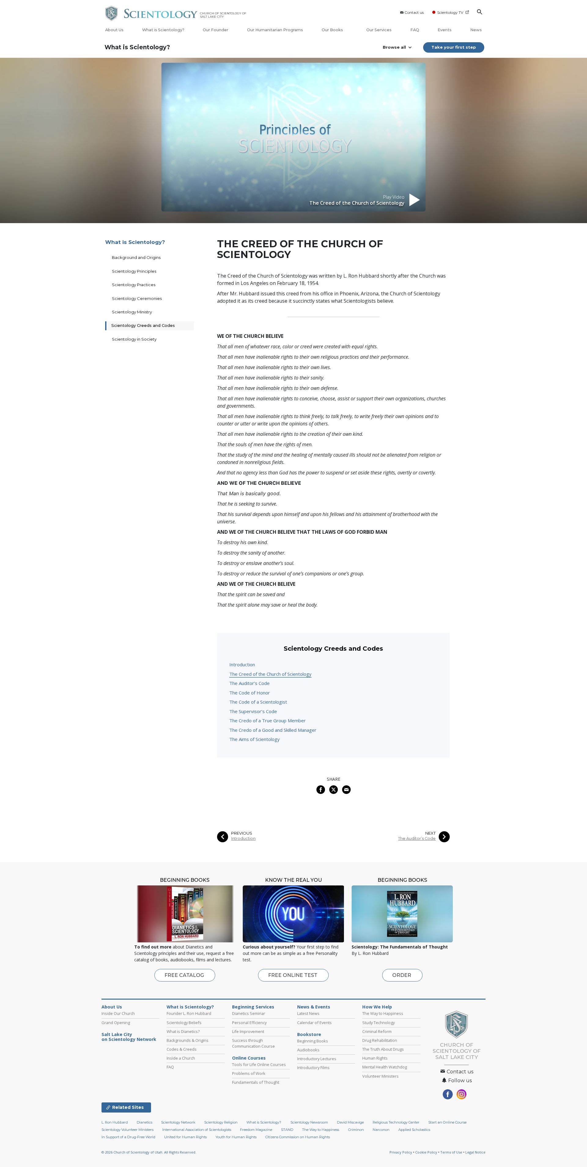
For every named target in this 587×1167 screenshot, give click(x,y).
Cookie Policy (426, 1152)
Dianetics (144, 1122)
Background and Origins (136, 257)
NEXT (430, 833)
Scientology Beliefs (184, 1022)
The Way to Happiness (382, 1013)
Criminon (356, 1130)
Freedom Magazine (256, 1130)
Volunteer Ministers (380, 1076)
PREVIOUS (241, 833)
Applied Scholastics (414, 1130)
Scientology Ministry (132, 311)
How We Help (377, 1006)
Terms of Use (451, 1152)
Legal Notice (475, 1152)
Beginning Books (312, 1041)
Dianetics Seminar (248, 1013)
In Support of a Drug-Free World (128, 1137)
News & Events (313, 1006)
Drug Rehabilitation (379, 1040)
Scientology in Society (134, 339)
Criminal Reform (377, 1031)
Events (444, 30)
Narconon (381, 1130)
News (476, 30)
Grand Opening (116, 1022)
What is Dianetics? (183, 1031)
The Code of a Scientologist (258, 702)
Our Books (333, 30)
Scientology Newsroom (309, 1122)
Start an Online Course (447, 1122)
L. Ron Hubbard (115, 1122)
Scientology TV (450, 12)
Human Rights (375, 1058)
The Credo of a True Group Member (267, 720)
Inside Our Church (118, 1013)
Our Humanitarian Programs (275, 30)
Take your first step (453, 47)
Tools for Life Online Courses (259, 1064)
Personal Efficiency (249, 1022)
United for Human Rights (185, 1137)
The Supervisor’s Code (253, 711)
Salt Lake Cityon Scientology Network (129, 1037)
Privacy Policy (400, 1152)
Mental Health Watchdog (384, 1067)
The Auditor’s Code (249, 683)
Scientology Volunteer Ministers (127, 1130)
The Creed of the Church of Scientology (270, 674)
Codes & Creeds (182, 1049)
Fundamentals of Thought (255, 1082)
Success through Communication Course (253, 1043)
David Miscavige (350, 1122)
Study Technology (378, 1022)
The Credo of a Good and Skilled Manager (272, 730)
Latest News (308, 1013)
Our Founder (215, 30)
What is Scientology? (163, 30)
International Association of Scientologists (196, 1130)
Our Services (379, 30)
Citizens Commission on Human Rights (297, 1137)
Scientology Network (178, 1122)
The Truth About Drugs (383, 1049)
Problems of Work (248, 1073)
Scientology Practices (133, 284)
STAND (287, 1130)
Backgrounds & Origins (188, 1040)
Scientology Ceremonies (137, 298)
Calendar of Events (314, 1022)
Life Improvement (248, 1031)
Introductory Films (313, 1067)
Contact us (414, 12)
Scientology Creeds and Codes (143, 325)
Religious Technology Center (396, 1122)
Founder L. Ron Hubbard (189, 1013)
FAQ (414, 30)
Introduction (242, 664)
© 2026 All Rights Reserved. (149, 1152)
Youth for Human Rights (236, 1137)
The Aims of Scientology (254, 739)
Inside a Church (181, 1058)
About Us (114, 30)
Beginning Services (253, 1006)
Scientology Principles (134, 271)
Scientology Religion (221, 1122)
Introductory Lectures (316, 1058)
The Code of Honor (249, 693)
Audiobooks (308, 1050)
